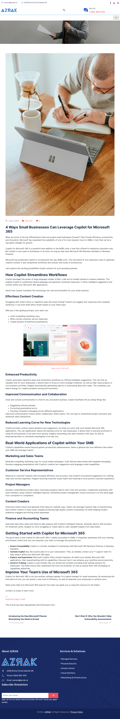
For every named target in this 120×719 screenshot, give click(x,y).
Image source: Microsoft (60, 368)
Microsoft (28, 221)
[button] (64, 10)
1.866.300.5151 (97, 12)
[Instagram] (118, 2)
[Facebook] (110, 2)
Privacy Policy (77, 712)
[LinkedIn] (114, 2)
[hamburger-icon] (116, 17)
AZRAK (48, 712)
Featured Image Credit (15, 599)
